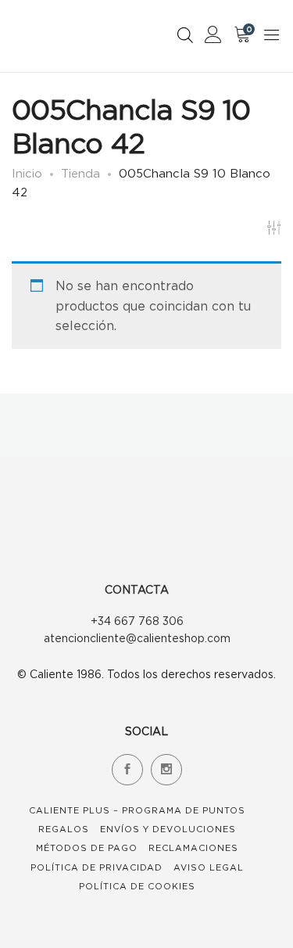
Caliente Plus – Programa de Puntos (137, 810)
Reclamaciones (193, 848)
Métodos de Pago (87, 848)
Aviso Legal (208, 867)
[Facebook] (127, 769)
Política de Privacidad (96, 867)
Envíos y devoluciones (168, 829)
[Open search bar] (185, 34)
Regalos (63, 829)
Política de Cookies (137, 886)
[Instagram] (166, 769)
